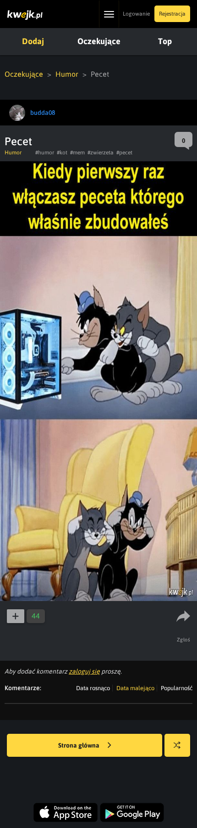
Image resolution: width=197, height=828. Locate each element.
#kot (62, 152)
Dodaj (33, 41)
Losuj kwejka (177, 745)
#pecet (124, 152)
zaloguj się (84, 671)
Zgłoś (184, 639)
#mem (77, 152)
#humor (44, 152)
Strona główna (79, 745)
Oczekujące (98, 41)
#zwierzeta (101, 152)
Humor (66, 74)
